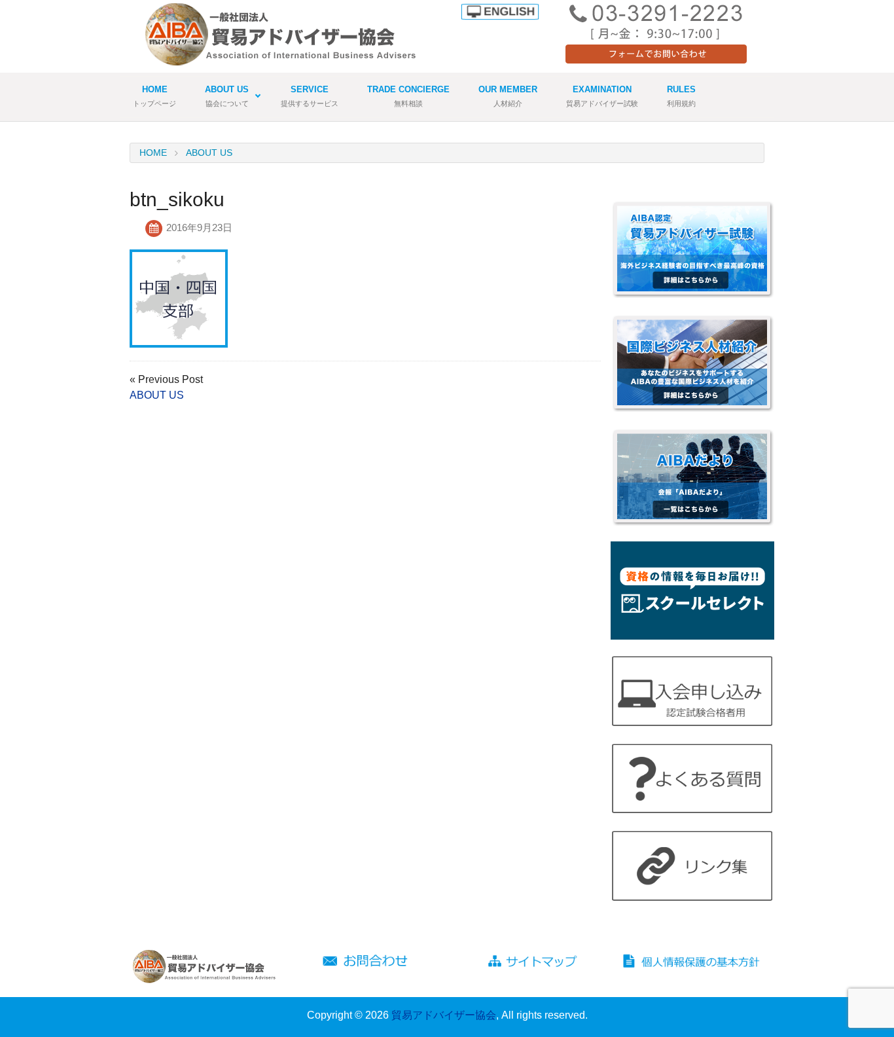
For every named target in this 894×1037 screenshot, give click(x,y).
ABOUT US (157, 395)
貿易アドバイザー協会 (443, 1015)
